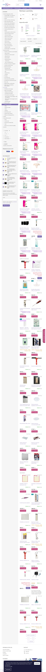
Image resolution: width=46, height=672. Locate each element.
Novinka (7, 133)
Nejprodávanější (23, 41)
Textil (5, 124)
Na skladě (7, 130)
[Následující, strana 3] (33, 638)
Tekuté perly (7, 60)
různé (6, 109)
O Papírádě (4, 653)
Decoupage (5, 87)
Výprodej (4, 127)
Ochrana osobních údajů (7, 651)
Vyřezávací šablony (8, 35)
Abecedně (30, 41)
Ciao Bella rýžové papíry (9, 93)
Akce (6, 132)
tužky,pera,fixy (7, 56)
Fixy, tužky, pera (7, 77)
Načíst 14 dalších (31, 635)
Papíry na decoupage (8, 90)
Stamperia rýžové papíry (9, 92)
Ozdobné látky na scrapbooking (9, 48)
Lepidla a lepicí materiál (8, 113)
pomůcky (6, 74)
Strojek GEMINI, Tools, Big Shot (9, 15)
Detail (39, 236)
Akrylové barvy (7, 72)
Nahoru (31, 641)
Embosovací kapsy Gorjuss (9, 33)
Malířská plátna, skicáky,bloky (9, 83)
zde (11, 666)
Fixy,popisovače (7, 68)
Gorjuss (5, 30)
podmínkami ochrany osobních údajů (10, 202)
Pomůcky (6, 76)
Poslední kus (7, 137)
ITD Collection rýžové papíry (9, 95)
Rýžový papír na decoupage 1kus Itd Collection (11, 99)
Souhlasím (37, 663)
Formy (5, 119)
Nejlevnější (29, 39)
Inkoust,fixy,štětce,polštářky (9, 79)
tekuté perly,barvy (8, 59)
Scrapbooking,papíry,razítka (8, 14)
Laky (5, 71)
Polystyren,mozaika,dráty (8, 122)
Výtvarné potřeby (6, 50)
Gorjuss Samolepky (8, 39)
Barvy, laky (6, 82)
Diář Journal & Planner (8, 44)
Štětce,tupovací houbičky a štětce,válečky (9, 85)
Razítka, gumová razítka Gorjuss (10, 32)
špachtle (6, 110)
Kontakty (4, 652)
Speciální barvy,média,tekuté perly (10, 80)
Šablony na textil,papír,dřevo (9, 115)
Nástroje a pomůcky (7, 104)
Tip (6, 135)
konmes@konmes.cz (28, 649)
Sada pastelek (7, 57)
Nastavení (8, 669)
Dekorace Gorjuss (8, 42)
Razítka (5, 18)
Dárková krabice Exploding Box (9, 23)
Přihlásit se (6, 205)
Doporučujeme (8, 138)
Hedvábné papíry (7, 101)
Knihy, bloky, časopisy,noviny (9, 26)
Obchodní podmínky (21, 0)
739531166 (27, 651)
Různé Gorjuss (7, 41)
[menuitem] (7, 8)
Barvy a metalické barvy (9, 62)
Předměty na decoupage (8, 89)
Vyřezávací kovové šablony (9, 17)
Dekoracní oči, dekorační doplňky (10, 125)
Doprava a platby (5, 655)
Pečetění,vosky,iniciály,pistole (9, 27)
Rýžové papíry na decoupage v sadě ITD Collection (11, 97)
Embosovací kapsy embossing (9, 20)
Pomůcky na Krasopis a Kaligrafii (9, 63)
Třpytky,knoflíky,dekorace (8, 29)
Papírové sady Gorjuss (8, 38)
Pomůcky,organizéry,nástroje (9, 24)
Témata (4, 116)
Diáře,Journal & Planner (9, 45)
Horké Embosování (7, 112)
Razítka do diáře (7, 47)
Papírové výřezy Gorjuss (9, 36)
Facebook (27, 653)
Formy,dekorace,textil (7, 118)
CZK (36, 0)
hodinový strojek (7, 107)
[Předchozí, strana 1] (28, 638)
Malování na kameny (7, 66)
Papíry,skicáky (7, 53)
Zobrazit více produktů (30, 35)
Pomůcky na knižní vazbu (8, 65)
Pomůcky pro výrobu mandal (9, 54)
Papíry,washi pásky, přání (8, 21)
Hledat (26, 4)
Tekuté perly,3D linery (8, 69)
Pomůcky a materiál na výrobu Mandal (10, 51)
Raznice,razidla (7, 103)
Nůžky (6, 106)
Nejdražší (35, 39)
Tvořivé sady (6, 121)
